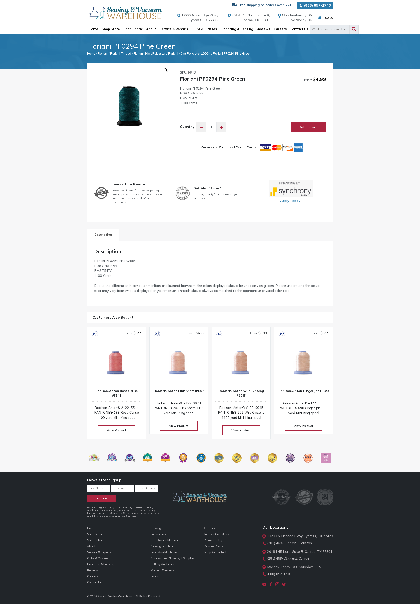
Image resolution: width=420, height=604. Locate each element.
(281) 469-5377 (279, 543)
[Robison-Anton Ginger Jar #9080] (303, 364)
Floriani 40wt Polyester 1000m (189, 53)
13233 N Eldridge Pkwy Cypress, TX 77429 (300, 536)
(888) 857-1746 (317, 5)
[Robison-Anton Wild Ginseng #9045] (241, 364)
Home (91, 53)
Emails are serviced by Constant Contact (115, 515)
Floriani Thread (120, 53)
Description (103, 235)
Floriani (103, 53)
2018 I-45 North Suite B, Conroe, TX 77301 (299, 551)
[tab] (103, 235)
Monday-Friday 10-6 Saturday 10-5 (294, 567)
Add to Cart (308, 127)
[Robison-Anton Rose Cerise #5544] (116, 364)
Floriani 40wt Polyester (150, 53)
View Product (116, 430)
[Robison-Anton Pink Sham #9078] (179, 364)
